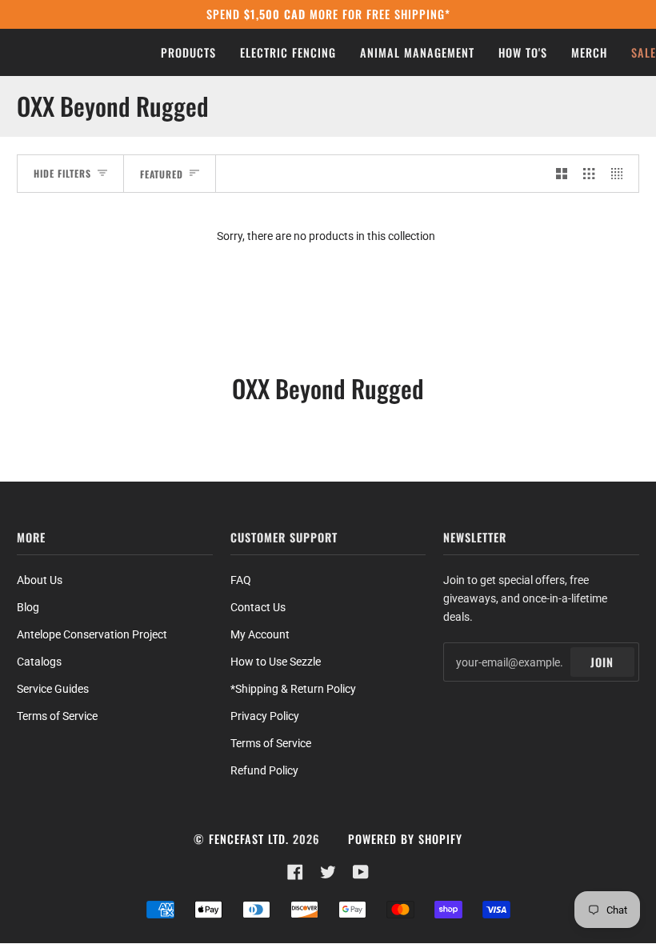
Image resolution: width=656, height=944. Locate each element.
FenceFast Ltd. (249, 838)
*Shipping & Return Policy (293, 688)
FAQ (240, 580)
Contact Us (258, 607)
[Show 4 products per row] (620, 173)
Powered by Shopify (405, 838)
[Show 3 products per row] (588, 173)
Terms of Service (57, 716)
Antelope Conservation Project (92, 634)
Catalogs (39, 661)
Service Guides (53, 688)
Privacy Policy (264, 716)
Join (602, 662)
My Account (260, 634)
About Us (39, 580)
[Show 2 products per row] (561, 173)
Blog (28, 607)
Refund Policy (264, 770)
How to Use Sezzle (275, 661)
